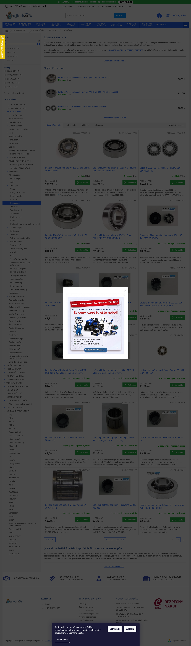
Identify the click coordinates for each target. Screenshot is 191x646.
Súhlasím (130, 629)
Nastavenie (62, 639)
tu (82, 633)
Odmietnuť (115, 629)
